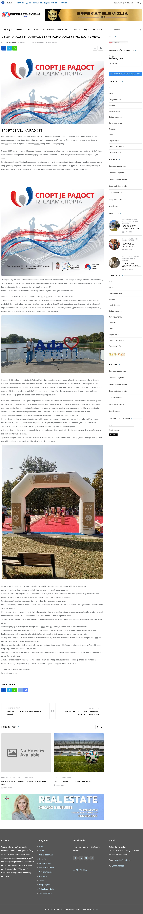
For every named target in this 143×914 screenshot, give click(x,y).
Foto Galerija (48, 30)
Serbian (115, 43)
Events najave (34, 30)
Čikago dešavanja (115, 100)
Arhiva (4, 777)
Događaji (6, 30)
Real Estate (62, 30)
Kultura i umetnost (116, 117)
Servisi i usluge (114, 206)
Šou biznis (112, 129)
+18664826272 (118, 866)
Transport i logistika (116, 173)
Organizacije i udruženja (118, 186)
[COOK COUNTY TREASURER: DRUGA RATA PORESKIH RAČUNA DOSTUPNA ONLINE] (114, 225)
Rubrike (19, 30)
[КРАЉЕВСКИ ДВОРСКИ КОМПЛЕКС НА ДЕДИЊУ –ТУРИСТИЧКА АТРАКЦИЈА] (114, 262)
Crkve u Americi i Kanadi (118, 179)
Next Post (92, 708)
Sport (18, 777)
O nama (96, 30)
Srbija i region (27, 777)
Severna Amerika (115, 123)
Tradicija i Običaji (115, 152)
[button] (97, 727)
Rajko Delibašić (10, 42)
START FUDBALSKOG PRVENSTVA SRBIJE (72, 782)
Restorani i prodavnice (117, 166)
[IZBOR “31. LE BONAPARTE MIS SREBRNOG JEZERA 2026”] (114, 244)
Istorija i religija (114, 111)
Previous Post (14, 708)
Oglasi (86, 30)
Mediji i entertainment (117, 199)
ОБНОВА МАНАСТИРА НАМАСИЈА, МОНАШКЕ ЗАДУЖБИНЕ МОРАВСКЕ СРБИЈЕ (43, 3)
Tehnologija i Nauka (116, 146)
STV (96, 909)
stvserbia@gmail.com (122, 860)
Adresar (75, 30)
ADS (110, 88)
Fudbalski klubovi (115, 193)
